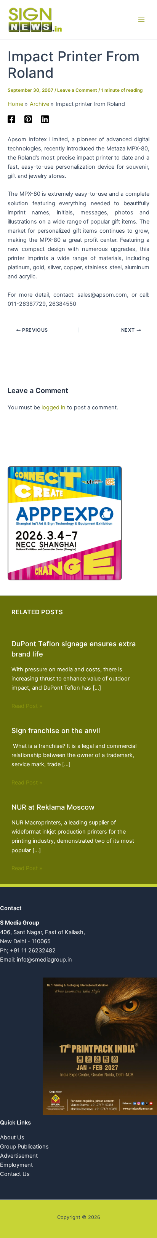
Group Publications (24, 1146)
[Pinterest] (28, 119)
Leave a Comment (77, 90)
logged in (54, 407)
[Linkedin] (45, 119)
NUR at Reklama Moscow (53, 807)
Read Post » (26, 706)
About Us (12, 1137)
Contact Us (15, 1174)
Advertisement (19, 1155)
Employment (16, 1164)
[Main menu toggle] (141, 20)
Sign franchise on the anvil (55, 730)
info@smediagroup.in (44, 959)
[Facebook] (11, 119)
